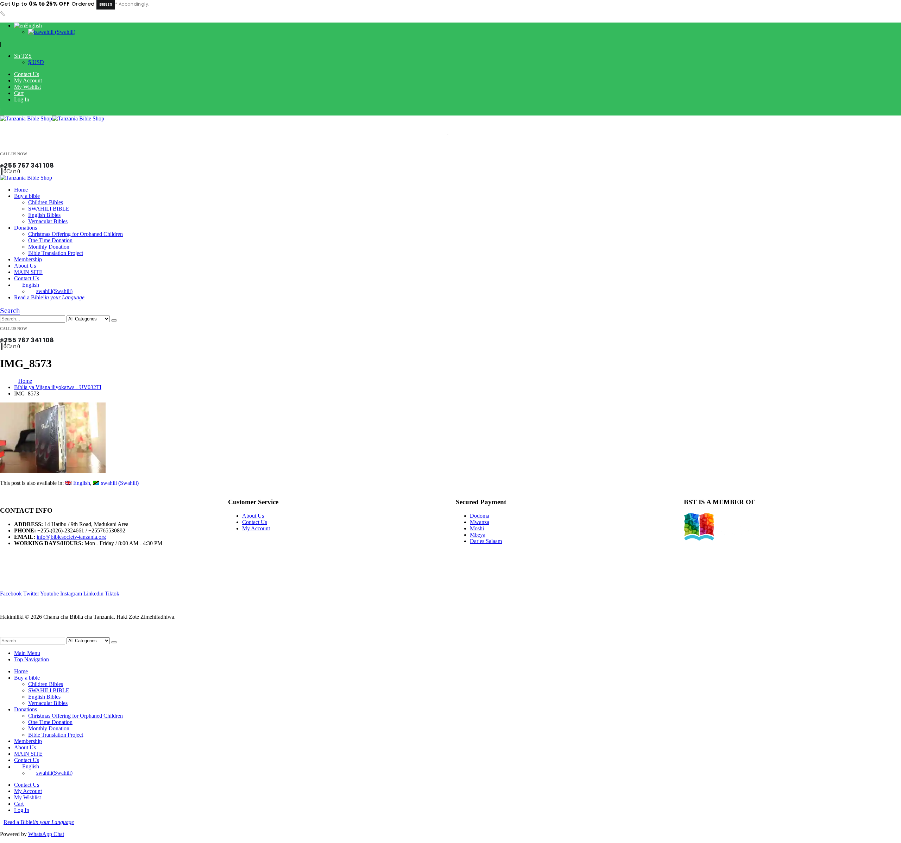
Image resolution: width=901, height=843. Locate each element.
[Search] (114, 320)
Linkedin (93, 594)
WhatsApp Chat (46, 834)
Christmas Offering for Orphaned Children (75, 234)
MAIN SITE (28, 272)
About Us (25, 266)
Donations (25, 228)
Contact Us (26, 74)
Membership (28, 259)
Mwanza (479, 522)
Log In (21, 99)
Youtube (49, 594)
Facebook (11, 594)
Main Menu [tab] (27, 653)
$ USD (36, 62)
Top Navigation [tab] (31, 659)
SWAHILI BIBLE (48, 209)
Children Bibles (45, 202)
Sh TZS (23, 56)
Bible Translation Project (55, 253)
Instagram (71, 594)
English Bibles (44, 215)
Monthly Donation (48, 247)
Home (21, 190)
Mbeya (477, 535)
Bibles (105, 4)
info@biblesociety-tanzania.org (71, 537)
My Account (28, 80)
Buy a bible (27, 196)
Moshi (477, 528)
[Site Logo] (52, 118)
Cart (19, 93)
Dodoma (479, 516)
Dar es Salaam (486, 541)
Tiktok (112, 594)
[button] (10, 310)
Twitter (31, 594)
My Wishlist (27, 87)
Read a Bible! (49, 297)
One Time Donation (50, 240)
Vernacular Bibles (48, 221)
